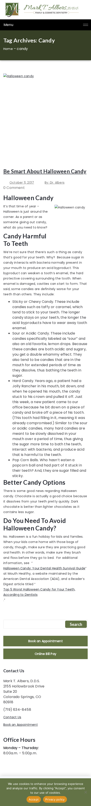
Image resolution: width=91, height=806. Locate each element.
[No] (85, 792)
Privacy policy (55, 799)
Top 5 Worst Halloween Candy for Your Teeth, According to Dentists (39, 592)
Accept (34, 799)
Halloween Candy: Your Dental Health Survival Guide (44, 568)
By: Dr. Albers (54, 182)
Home (8, 49)
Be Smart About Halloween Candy (44, 171)
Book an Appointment (45, 641)
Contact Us (12, 717)
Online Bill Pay (45, 654)
